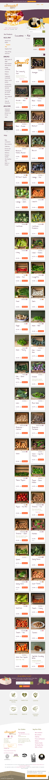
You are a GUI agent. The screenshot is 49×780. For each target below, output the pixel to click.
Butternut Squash (21, 176)
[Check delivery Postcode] (31, 683)
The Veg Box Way (8, 160)
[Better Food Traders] (33, 758)
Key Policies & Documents (8, 752)
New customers (7, 140)
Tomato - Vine (20, 632)
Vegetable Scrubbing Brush (38, 657)
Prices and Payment (7, 149)
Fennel (17, 301)
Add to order (41, 49)
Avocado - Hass (20, 100)
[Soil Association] (7, 757)
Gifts (6, 117)
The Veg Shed (21, 732)
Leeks (17, 402)
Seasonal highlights (7, 109)
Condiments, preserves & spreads (8, 86)
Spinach (18, 559)
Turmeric (34, 632)
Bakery (6, 74)
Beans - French (36, 100)
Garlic (34, 301)
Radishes (34, 533)
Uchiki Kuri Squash (21, 657)
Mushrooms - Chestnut (20, 428)
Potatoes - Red (37, 506)
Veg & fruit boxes (8, 41)
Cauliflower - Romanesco (36, 227)
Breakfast (7, 94)
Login (21, 686)
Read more (22, 78)
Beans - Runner (20, 126)
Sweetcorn (19, 607)
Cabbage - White (21, 201)
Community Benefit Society (25, 765)
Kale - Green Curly (20, 377)
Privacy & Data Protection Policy (10, 750)
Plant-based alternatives (8, 64)
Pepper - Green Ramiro (37, 481)
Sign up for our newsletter (10, 745)
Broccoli (34, 150)
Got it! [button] (36, 775)
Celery (18, 252)
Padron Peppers (20, 480)
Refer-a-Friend (7, 164)
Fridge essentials (7, 68)
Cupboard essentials (7, 77)
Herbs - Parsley (21, 349)
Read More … (20, 744)
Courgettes (35, 276)
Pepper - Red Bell (21, 506)
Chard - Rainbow (37, 252)
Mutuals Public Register (21, 767)
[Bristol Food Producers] (15, 755)
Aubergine (35, 72)
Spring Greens (36, 559)
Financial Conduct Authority (38, 764)
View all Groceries (7, 102)
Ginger (18, 325)
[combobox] (35, 31)
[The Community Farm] (11, 6)
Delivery (7, 152)
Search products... (32, 29)
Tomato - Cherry (37, 608)
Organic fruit (8, 49)
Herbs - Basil (36, 325)
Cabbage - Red (36, 177)
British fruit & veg (8, 114)
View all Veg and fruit (8, 52)
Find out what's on (32, 1)
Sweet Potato (36, 583)
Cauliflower (19, 226)
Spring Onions (20, 583)
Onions (17, 453)
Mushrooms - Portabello (36, 428)
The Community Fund (20, 72)
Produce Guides (7, 155)
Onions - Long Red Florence (37, 454)
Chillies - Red (20, 276)
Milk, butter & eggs (8, 60)
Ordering (7, 146)
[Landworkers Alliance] (24, 755)
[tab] (4, 131)
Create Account (26, 686)
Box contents (8, 144)
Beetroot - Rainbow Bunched (20, 151)
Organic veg (7, 45)
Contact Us (6, 748)
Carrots (34, 201)
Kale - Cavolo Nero (36, 351)
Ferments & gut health (8, 91)
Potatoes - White (21, 533)
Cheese (7, 71)
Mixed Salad (35, 402)
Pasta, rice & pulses (8, 81)
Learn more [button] (40, 772)
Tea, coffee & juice (8, 97)
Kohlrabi (34, 376)
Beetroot (34, 125)
